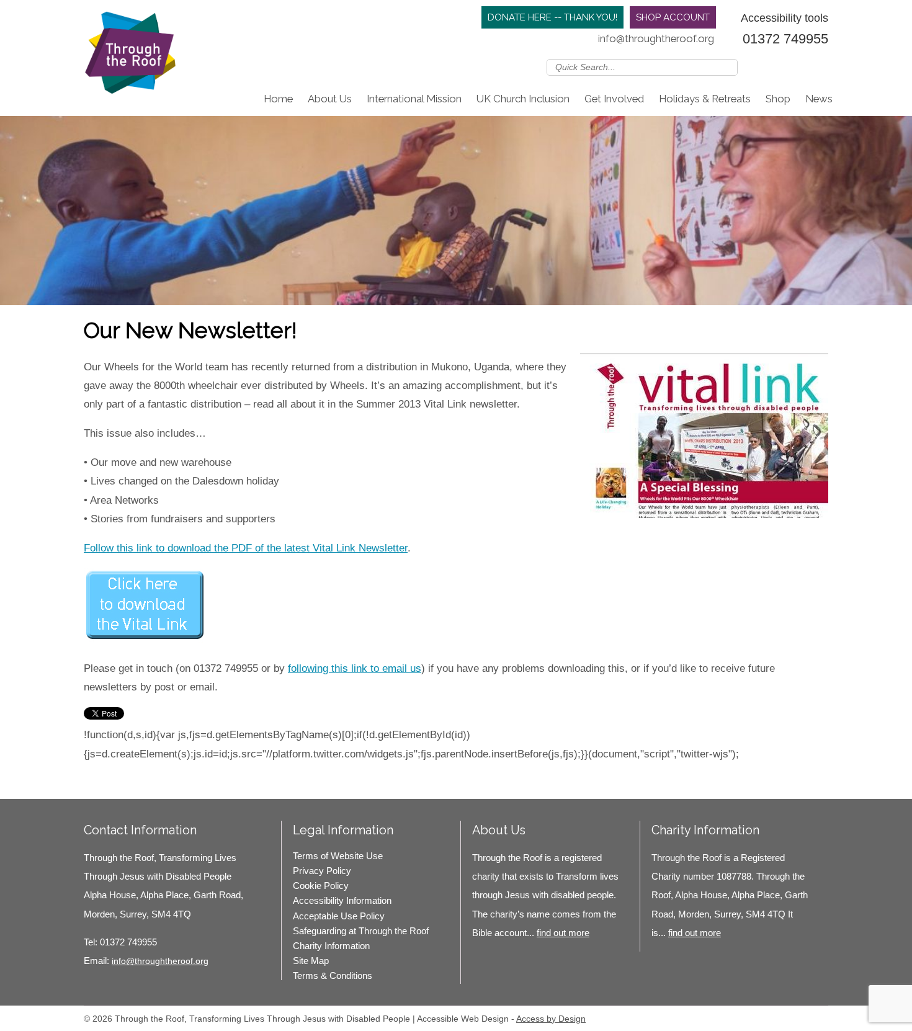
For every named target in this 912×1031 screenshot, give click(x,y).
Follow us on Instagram (802, 66)
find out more (563, 932)
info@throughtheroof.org (656, 38)
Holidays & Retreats (705, 98)
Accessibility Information (342, 900)
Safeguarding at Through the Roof (361, 931)
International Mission (414, 98)
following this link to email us (354, 668)
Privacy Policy (322, 870)
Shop (778, 98)
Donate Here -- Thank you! (552, 17)
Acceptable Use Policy (339, 916)
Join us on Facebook (784, 66)
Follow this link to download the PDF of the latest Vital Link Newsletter (246, 548)
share (99, 780)
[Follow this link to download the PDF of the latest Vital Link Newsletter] (146, 639)
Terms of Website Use (338, 855)
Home (278, 98)
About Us (330, 98)
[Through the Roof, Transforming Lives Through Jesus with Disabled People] (130, 55)
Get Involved (614, 98)
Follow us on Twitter (766, 66)
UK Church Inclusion (523, 98)
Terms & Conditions (332, 975)
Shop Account (673, 17)
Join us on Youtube (820, 66)
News (819, 98)
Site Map (311, 960)
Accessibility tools (784, 17)
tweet (115, 780)
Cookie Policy (321, 885)
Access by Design (551, 1019)
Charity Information (331, 945)
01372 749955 (785, 39)
